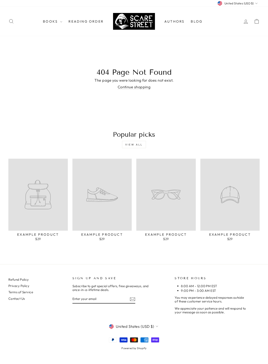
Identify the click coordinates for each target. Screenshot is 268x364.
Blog (196, 21)
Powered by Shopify (133, 348)
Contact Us (16, 299)
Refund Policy (18, 280)
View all (134, 144)
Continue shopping (134, 87)
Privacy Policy (18, 286)
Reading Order (86, 21)
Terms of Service (20, 292)
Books (51, 21)
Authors (174, 21)
